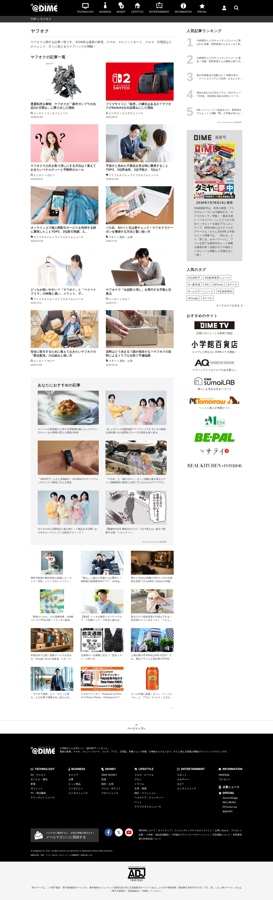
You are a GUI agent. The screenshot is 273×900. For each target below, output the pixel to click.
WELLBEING (229, 802)
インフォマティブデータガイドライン (193, 830)
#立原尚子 (194, 277)
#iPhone (218, 284)
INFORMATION (232, 769)
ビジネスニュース (78, 792)
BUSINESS (78, 769)
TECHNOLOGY (45, 769)
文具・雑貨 (140, 788)
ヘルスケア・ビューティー (148, 797)
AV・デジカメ (38, 774)
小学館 (149, 834)
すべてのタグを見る (228, 305)
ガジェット (37, 788)
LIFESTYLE (146, 769)
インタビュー (76, 788)
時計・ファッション (145, 792)
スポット (182, 774)
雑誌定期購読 (162, 834)
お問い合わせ (221, 830)
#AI (207, 284)
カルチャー (183, 779)
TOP (33, 19)
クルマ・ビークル (144, 774)
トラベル (139, 783)
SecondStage (230, 797)
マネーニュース (109, 792)
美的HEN (227, 811)
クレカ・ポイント (111, 788)
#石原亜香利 (225, 291)
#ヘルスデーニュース (200, 291)
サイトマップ (164, 830)
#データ (232, 284)
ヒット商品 (75, 783)
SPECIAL (228, 793)
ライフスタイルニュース (147, 806)
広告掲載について (221, 834)
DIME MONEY (109, 774)
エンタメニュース (186, 788)
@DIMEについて (147, 830)
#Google (193, 298)
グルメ (138, 779)
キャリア (73, 774)
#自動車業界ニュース (217, 277)
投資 (103, 779)
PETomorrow (229, 806)
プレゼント (225, 779)
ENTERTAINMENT (193, 769)
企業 (71, 779)
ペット (138, 802)
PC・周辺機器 (38, 792)
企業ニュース (231, 787)
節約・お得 (107, 783)
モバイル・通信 (39, 779)
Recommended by (150, 542)
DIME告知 (224, 774)
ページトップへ (136, 728)
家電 (33, 783)
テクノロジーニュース (43, 797)
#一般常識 (194, 284)
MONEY (110, 769)
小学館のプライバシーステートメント (190, 834)
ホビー (180, 783)
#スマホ (207, 298)
